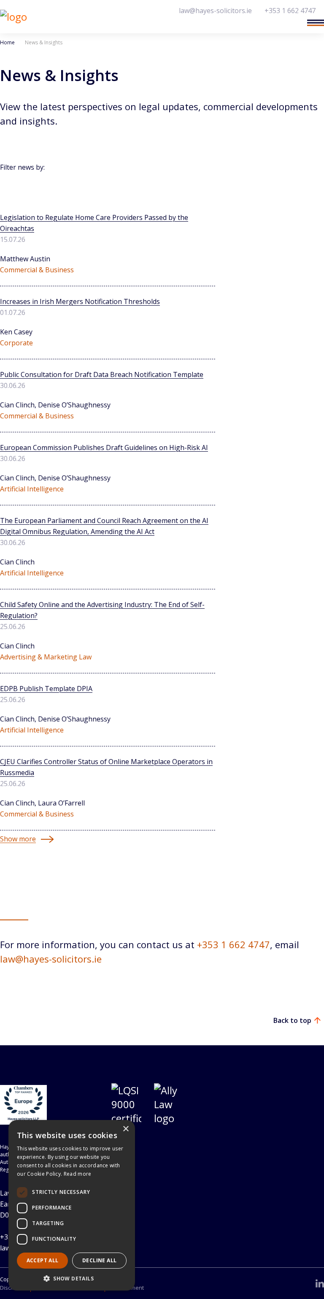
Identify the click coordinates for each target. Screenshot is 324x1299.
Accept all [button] (43, 1260)
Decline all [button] (99, 1260)
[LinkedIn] (320, 1284)
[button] (72, 1278)
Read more (78, 1173)
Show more (18, 838)
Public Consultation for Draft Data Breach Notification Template (101, 374)
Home (7, 42)
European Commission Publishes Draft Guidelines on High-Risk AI (104, 447)
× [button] (125, 1129)
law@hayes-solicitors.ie (215, 10)
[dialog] (71, 1205)
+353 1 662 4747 (290, 10)
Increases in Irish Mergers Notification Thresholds (80, 301)
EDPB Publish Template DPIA (46, 688)
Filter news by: (22, 167)
